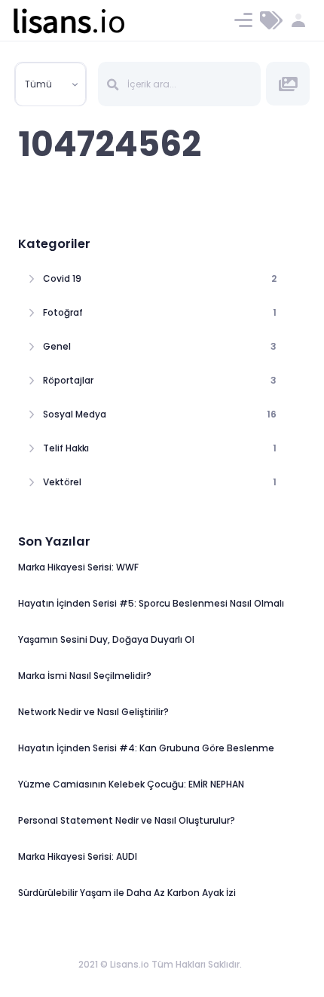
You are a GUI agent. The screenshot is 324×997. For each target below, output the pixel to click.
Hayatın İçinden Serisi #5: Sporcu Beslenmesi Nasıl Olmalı (151, 603)
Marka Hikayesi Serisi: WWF (78, 567)
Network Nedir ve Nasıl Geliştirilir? (93, 711)
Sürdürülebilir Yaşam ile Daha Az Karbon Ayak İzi (127, 892)
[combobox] (50, 84)
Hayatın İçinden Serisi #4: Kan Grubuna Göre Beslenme (146, 748)
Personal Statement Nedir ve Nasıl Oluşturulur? (126, 820)
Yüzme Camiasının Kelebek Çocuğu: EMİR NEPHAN (131, 784)
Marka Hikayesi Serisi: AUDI (77, 856)
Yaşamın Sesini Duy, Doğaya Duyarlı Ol (106, 639)
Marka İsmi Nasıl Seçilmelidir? (84, 675)
